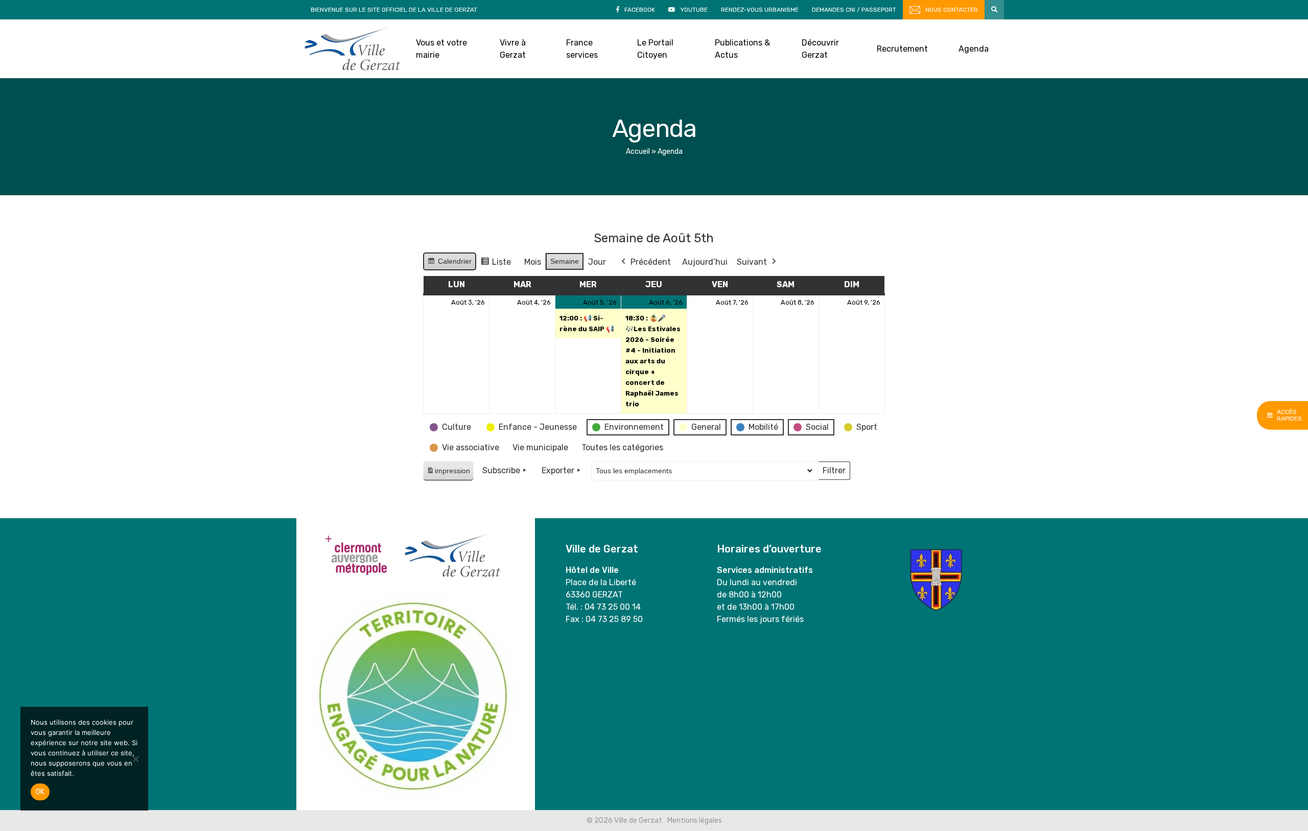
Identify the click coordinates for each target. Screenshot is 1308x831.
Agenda (974, 49)
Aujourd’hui (705, 262)
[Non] (135, 759)
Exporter (558, 470)
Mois (532, 262)
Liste (495, 264)
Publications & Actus (742, 49)
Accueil (638, 151)
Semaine (564, 261)
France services (582, 49)
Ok (40, 792)
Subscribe (501, 470)
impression (448, 473)
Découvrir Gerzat (820, 49)
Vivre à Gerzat (513, 49)
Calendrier (449, 263)
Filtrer (834, 473)
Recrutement (902, 49)
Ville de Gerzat (352, 49)
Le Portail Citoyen (655, 49)
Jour (597, 262)
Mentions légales (694, 820)
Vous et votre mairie (441, 49)
